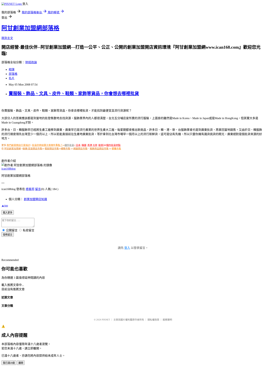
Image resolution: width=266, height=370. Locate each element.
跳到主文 (7, 38)
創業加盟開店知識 (35, 199)
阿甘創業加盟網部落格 (30, 28)
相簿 (11, 69)
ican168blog (8, 168)
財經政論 (31, 62)
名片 (11, 78)
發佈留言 (7, 234)
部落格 (13, 73)
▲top (4, 205)
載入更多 (7, 212)
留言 (38, 189)
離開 (20, 363)
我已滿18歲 (9, 363)
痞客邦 (30, 189)
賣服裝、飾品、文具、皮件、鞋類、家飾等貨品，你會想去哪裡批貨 (74, 93)
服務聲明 (167, 319)
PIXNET (106, 319)
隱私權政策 (153, 319)
